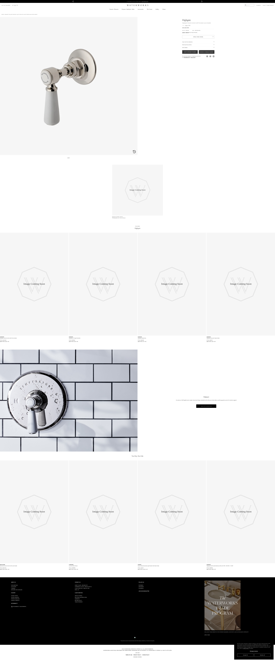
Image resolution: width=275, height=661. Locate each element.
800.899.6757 (187, 57)
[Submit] (246, 5)
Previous (73, 1)
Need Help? (193, 57)
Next (201, 1)
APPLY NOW (154, 1)
